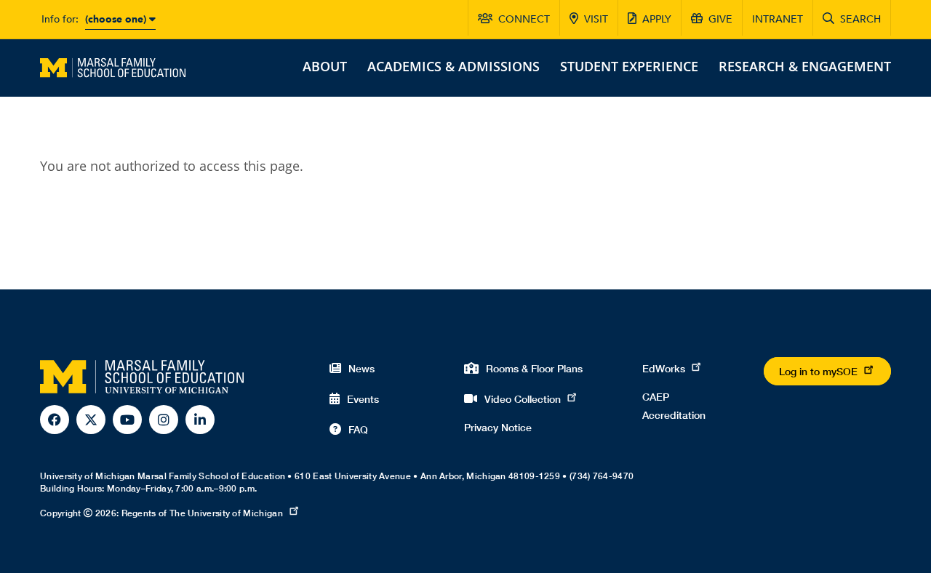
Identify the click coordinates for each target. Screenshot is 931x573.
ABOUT (325, 66)
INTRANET (777, 19)
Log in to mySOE (818, 371)
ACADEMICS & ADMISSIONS (453, 66)
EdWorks (663, 368)
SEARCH (860, 19)
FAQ (358, 429)
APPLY (656, 19)
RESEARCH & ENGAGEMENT (805, 66)
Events (363, 399)
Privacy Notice (498, 427)
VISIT (596, 19)
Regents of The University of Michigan (202, 513)
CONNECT (524, 19)
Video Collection (522, 399)
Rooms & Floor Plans (534, 368)
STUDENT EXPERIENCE (629, 66)
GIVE (720, 19)
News (361, 368)
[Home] (112, 66)
